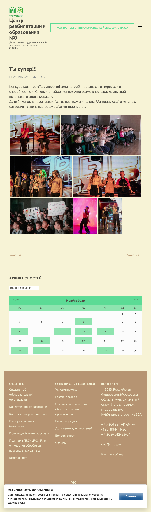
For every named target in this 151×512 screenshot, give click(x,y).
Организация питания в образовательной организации (71, 409)
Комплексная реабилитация (28, 414)
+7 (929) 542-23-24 (116, 434)
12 (62, 331)
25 (41, 350)
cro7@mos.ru (111, 444)
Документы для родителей (73, 428)
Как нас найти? (112, 454)
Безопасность (18, 457)
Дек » (135, 299)
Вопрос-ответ (65, 435)
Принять (131, 496)
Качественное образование (28, 406)
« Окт (16, 299)
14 (105, 331)
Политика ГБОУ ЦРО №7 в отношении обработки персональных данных (27, 445)
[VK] (73, 483)
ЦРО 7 (41, 76)
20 (83, 341)
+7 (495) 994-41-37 (115, 424)
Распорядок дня (66, 421)
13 (84, 331)
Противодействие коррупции (29, 433)
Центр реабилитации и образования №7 (27, 29)
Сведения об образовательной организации (21, 394)
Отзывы (60, 442)
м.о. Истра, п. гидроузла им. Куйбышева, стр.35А (92, 27)
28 (105, 350)
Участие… (16, 255)
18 (41, 341)
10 (20, 331)
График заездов (66, 396)
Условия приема (66, 389)
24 (20, 350)
